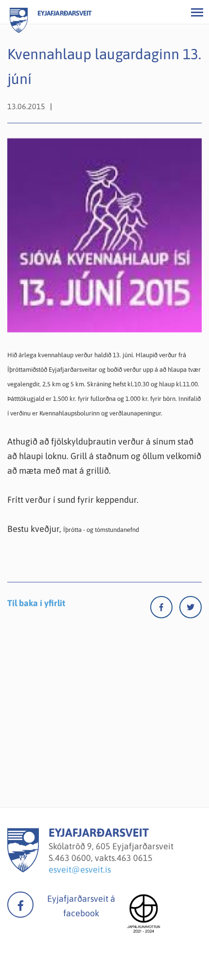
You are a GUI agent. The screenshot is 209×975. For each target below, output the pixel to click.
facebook (20, 905)
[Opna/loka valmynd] (197, 12)
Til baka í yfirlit (36, 603)
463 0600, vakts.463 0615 (104, 858)
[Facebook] (164, 609)
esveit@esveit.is (80, 869)
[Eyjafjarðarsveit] (23, 869)
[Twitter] (190, 609)
